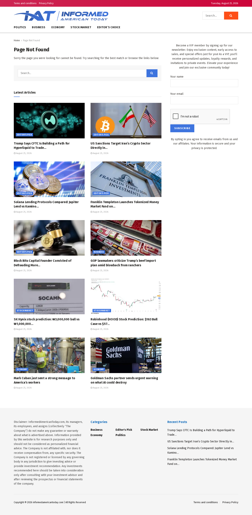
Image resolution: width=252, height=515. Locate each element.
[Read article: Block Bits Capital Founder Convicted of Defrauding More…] (49, 238)
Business (38, 27)
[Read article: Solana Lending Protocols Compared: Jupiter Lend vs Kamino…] (49, 179)
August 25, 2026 (24, 153)
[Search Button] (231, 16)
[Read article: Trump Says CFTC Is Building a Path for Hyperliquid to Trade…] (49, 120)
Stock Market (80, 27)
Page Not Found (31, 40)
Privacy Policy (46, 3)
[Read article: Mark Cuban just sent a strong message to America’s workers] (49, 355)
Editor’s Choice (108, 27)
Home (17, 40)
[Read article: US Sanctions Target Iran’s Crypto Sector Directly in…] (126, 120)
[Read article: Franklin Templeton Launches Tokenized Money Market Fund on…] (126, 179)
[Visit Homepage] (73, 15)
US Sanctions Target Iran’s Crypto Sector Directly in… (200, 441)
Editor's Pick (24, 135)
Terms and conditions (25, 3)
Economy (58, 27)
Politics (20, 27)
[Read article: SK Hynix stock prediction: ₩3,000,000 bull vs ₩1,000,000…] (49, 296)
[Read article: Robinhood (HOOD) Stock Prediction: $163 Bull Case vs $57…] (126, 296)
